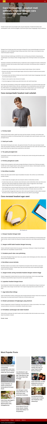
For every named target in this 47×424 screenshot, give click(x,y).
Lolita (5, 17)
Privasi (12, 420)
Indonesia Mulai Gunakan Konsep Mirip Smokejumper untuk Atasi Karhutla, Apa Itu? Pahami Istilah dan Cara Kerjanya (8, 369)
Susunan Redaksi (5, 420)
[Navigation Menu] (4, 1)
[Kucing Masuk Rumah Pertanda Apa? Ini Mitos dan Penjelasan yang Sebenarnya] (38, 391)
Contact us (17, 420)
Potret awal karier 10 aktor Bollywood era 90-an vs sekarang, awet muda (38, 383)
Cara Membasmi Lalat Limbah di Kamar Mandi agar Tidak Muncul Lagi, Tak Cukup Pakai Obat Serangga (22, 375)
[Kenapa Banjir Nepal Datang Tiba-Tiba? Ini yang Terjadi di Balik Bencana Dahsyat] (38, 360)
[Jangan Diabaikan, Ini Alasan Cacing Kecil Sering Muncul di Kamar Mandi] (8, 378)
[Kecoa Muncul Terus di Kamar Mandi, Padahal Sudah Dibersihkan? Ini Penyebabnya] (23, 401)
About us (24, 420)
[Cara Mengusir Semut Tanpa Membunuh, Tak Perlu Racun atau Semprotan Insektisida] (23, 385)
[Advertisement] (23, 39)
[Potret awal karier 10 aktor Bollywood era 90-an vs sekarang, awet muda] (38, 376)
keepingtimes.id (11, 422)
